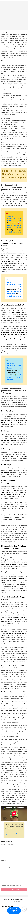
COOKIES (6, 899)
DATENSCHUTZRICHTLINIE (16, 899)
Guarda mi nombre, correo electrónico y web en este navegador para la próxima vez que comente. (14, 885)
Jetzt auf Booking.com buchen (13, 834)
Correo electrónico (7, 867)
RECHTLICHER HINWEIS (14, 901)
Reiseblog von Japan (7, 906)
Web (2, 875)
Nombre (3, 860)
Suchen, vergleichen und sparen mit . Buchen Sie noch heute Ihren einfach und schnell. (14, 224)
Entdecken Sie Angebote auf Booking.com (14, 910)
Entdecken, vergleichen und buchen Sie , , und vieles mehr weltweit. (14, 371)
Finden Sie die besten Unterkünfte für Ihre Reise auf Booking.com (14, 174)
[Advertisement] (14, 16)
